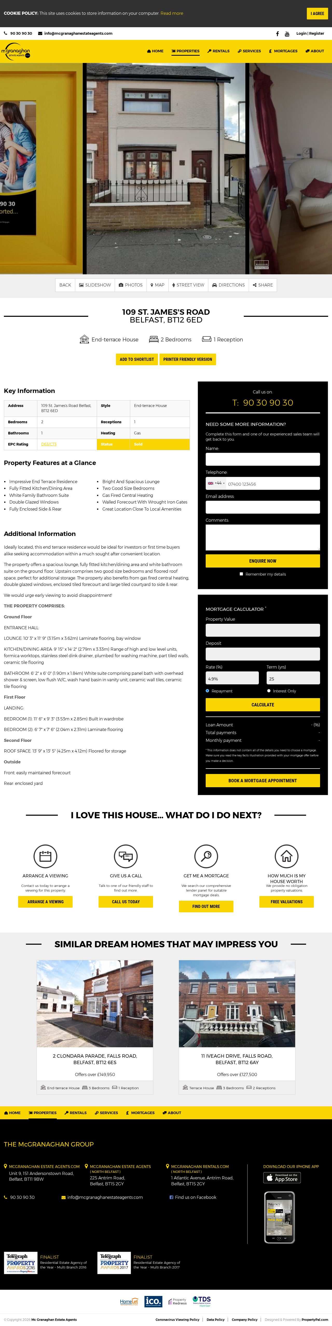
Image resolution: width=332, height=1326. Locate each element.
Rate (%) (214, 667)
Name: (212, 448)
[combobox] (216, 483)
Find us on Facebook (195, 1197)
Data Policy (216, 1320)
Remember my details (266, 574)
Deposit (213, 643)
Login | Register (310, 33)
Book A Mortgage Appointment (263, 780)
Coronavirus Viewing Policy (177, 1320)
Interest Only (284, 691)
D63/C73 (49, 444)
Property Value (220, 619)
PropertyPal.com (315, 1320)
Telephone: (216, 472)
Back (65, 285)
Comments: (217, 520)
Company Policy (245, 1320)
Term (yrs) (276, 667)
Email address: (220, 496)
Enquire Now (262, 561)
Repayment (222, 691)
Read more (172, 13)
